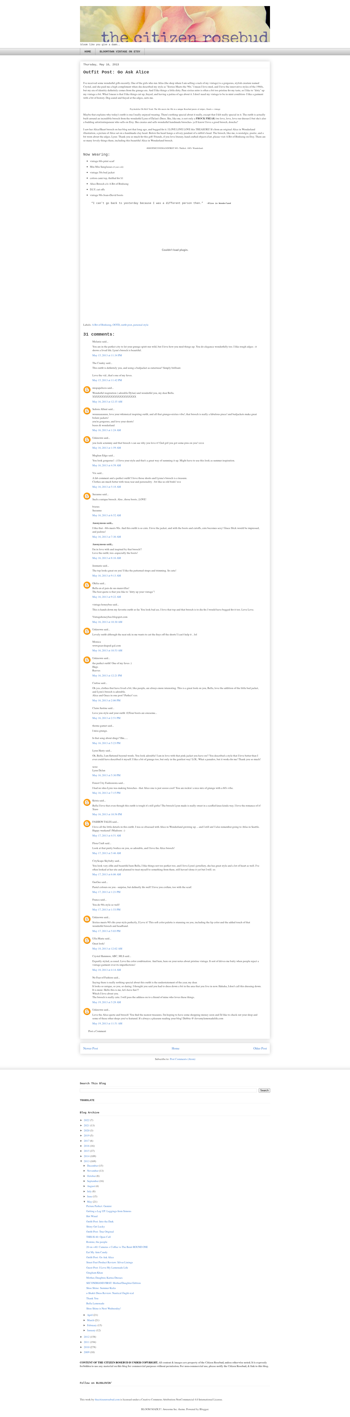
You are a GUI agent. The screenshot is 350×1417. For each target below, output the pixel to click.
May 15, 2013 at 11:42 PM (107, 380)
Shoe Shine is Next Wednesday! (103, 1308)
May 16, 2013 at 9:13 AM (106, 575)
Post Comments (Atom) (182, 1059)
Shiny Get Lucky (95, 1226)
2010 (87, 1347)
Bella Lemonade (95, 1303)
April (90, 1315)
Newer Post (90, 1048)
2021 (87, 1125)
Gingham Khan (94, 1272)
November (92, 1170)
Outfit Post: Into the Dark (100, 1221)
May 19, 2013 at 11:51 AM (107, 1023)
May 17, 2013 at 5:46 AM (106, 853)
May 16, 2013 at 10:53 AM (107, 650)
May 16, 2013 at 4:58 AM (106, 465)
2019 (87, 1135)
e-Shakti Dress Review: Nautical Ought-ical (110, 1293)
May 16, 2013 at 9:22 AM (106, 597)
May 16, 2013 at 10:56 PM (107, 814)
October (91, 1176)
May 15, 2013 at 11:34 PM (107, 355)
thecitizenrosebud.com (107, 1399)
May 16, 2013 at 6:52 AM (106, 515)
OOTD (116, 324)
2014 (87, 1156)
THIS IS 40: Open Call (98, 1237)
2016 (87, 1146)
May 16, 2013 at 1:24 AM (106, 430)
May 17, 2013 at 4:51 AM (106, 835)
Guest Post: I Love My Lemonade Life (107, 1267)
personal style (140, 324)
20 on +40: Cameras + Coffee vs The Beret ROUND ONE (117, 1247)
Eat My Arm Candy (97, 1252)
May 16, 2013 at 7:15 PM (106, 793)
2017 (87, 1141)
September (93, 1181)
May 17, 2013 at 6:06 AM (106, 874)
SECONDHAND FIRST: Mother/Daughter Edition (113, 1283)
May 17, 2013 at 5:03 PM (106, 931)
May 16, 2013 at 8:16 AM (106, 558)
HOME (87, 51)
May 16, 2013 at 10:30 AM (107, 622)
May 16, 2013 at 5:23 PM (106, 743)
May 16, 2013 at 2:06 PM (106, 700)
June (89, 1196)
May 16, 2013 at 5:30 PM (106, 775)
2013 (87, 1161)
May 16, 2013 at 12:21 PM (107, 675)
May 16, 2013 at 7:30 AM (106, 536)
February (92, 1325)
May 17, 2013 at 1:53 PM (106, 909)
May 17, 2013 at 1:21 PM (106, 892)
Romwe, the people (96, 1242)
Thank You (92, 1298)
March (90, 1320)
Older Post (260, 1048)
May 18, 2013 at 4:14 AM (106, 970)
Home (175, 1048)
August (91, 1186)
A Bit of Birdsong (101, 324)
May (89, 1201)
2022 (87, 1120)
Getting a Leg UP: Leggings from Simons (108, 1211)
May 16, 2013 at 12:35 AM (107, 401)
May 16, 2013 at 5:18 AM (106, 487)
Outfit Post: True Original (100, 1231)
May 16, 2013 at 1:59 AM (106, 447)
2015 (87, 1151)
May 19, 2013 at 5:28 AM (106, 1002)
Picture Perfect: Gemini (99, 1206)
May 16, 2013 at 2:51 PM (106, 718)
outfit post (126, 324)
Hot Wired (92, 1216)
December (92, 1165)
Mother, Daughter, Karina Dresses (104, 1277)
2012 (87, 1337)
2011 (87, 1342)
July (89, 1191)
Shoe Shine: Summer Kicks (101, 1288)
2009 (87, 1352)
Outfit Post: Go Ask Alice (100, 1257)
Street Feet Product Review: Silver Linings (109, 1262)
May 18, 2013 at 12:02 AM (107, 948)
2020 (87, 1130)
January (91, 1330)
